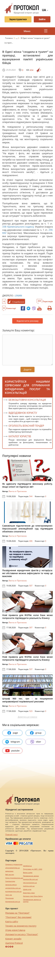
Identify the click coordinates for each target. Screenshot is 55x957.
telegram (15, 741)
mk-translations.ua (30, 883)
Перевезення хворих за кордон (32, 901)
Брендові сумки (29, 893)
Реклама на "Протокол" (17, 912)
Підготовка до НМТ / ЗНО (32, 869)
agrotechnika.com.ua (13, 888)
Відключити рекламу (27, 320)
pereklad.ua (27, 866)
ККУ (4, 232)
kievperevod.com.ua (12, 902)
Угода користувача (15, 930)
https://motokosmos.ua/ (14, 878)
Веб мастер (9, 875)
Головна (9, 38)
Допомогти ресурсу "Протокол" (21, 934)
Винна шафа (27, 873)
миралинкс (9, 871)
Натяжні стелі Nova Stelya (33, 896)
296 (50, 229)
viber (38, 741)
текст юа (8, 895)
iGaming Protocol (14, 943)
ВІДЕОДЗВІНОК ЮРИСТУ (23, 413)
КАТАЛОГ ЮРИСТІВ (20, 436)
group (38, 732)
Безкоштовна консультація (27, 399)
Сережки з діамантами (13, 864)
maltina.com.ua (29, 886)
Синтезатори (10, 881)
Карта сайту (11, 921)
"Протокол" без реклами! (18, 917)
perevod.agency (11, 885)
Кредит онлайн (13, 938)
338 (4, 226)
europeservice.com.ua (13, 891)
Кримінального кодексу (20, 226)
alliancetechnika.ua (12, 868)
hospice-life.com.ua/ (30, 879)
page (15, 732)
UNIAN (18, 295)
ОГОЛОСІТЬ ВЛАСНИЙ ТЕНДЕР (26, 425)
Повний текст (11, 834)
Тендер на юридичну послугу (20, 925)
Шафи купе (27, 889)
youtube (15, 750)
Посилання (9, 898)
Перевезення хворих (31, 876)
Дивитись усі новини (27, 717)
